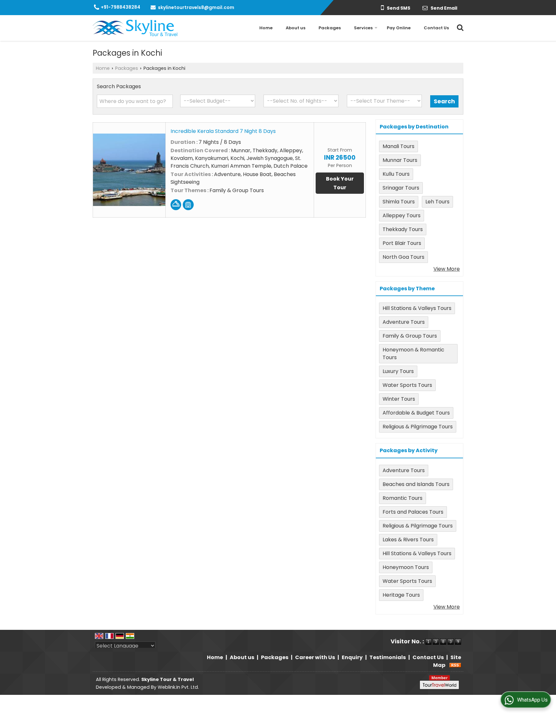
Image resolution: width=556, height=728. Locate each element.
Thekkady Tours (403, 229)
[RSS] (455, 665)
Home (266, 28)
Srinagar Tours (401, 187)
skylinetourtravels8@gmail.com (196, 7)
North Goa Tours (403, 257)
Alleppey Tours (402, 215)
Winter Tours (399, 399)
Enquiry (352, 657)
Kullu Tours (396, 174)
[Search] (459, 26)
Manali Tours (398, 146)
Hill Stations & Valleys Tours (417, 308)
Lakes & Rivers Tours (408, 539)
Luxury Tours (398, 371)
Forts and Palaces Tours (413, 512)
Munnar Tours (400, 160)
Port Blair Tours (402, 243)
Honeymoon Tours (406, 567)
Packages (330, 28)
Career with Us (315, 657)
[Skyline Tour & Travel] (135, 28)
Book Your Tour (340, 183)
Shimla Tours (399, 201)
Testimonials (387, 657)
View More (446, 269)
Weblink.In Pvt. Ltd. (178, 687)
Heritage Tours (401, 595)
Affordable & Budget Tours (416, 412)
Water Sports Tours (407, 385)
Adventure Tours (404, 322)
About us (295, 28)
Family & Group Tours (410, 336)
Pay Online (399, 28)
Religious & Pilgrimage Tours (418, 426)
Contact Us (436, 28)
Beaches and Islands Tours (416, 484)
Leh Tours (437, 201)
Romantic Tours (402, 498)
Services (363, 28)
